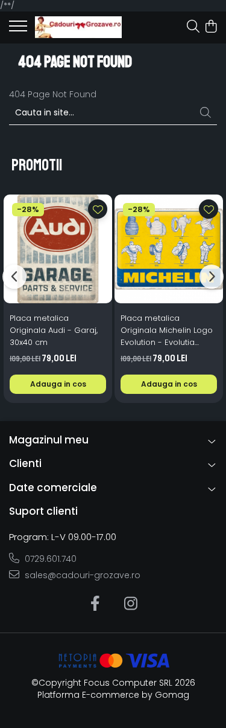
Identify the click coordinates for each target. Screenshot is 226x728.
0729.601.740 (49, 559)
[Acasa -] (78, 26)
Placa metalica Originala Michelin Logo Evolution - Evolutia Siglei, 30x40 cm (167, 330)
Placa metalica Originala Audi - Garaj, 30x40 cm (54, 330)
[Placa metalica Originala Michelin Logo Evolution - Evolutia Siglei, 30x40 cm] (169, 249)
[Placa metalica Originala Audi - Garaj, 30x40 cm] (58, 249)
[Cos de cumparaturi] (210, 27)
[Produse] (18, 30)
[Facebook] (95, 604)
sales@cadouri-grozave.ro (81, 575)
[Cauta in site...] (193, 27)
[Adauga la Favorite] (97, 209)
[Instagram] (131, 604)
